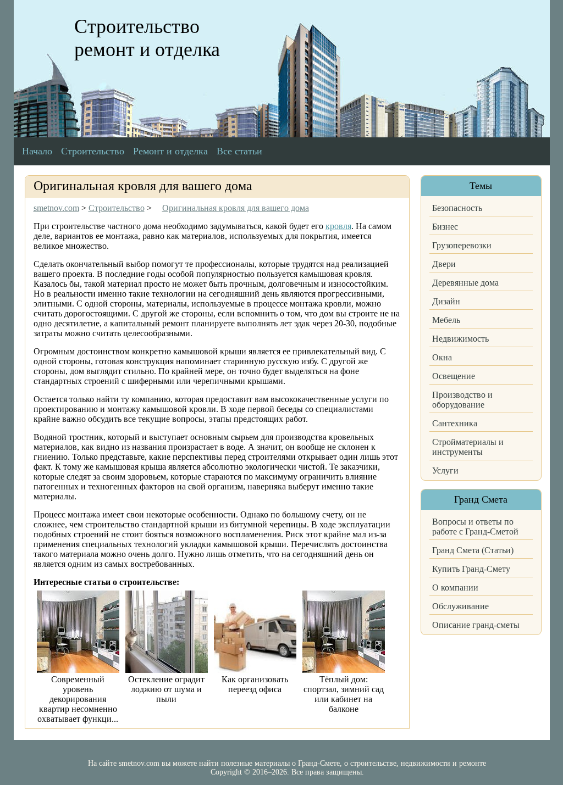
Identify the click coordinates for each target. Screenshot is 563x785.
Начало (37, 151)
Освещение (453, 376)
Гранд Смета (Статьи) (473, 550)
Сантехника (454, 423)
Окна (442, 357)
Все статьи (239, 151)
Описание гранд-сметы (476, 625)
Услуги (445, 470)
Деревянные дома (465, 282)
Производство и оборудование (462, 399)
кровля (338, 226)
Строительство (92, 151)
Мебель (446, 320)
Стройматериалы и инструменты (468, 446)
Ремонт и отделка (170, 151)
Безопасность (457, 208)
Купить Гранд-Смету (471, 569)
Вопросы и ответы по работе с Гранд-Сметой (475, 526)
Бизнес (445, 226)
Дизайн (446, 301)
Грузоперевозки (462, 245)
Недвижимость (460, 338)
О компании (455, 587)
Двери (444, 264)
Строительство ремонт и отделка (147, 37)
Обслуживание (460, 606)
